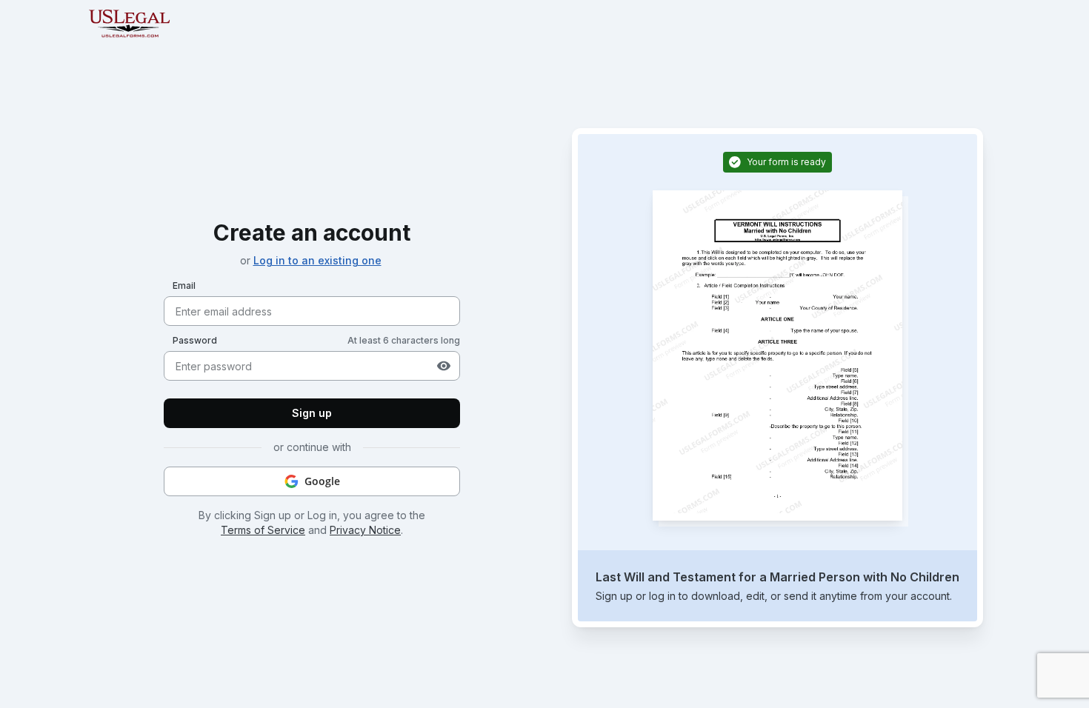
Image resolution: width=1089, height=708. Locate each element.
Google (322, 481)
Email (184, 285)
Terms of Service (263, 530)
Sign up (312, 413)
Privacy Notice (365, 530)
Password (195, 340)
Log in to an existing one (317, 260)
